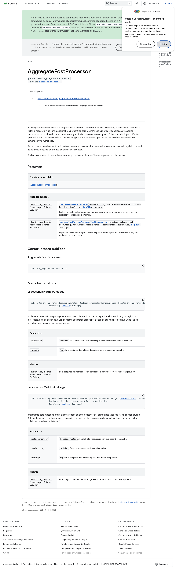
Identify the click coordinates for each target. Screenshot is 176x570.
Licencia (58, 564)
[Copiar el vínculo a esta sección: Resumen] (45, 167)
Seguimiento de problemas (130, 553)
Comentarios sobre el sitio (88, 564)
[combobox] (118, 3)
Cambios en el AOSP (90, 31)
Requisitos (7, 531)
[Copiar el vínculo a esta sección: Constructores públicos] (68, 249)
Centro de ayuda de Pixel (129, 531)
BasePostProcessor (49, 81)
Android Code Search (57, 3)
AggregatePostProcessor (43, 184)
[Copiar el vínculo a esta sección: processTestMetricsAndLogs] (68, 387)
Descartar (145, 44)
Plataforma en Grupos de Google (75, 544)
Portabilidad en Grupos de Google (76, 553)
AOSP (30, 61)
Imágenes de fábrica (12, 544)
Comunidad (28, 564)
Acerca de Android (11, 564)
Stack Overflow (125, 548)
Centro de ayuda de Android (130, 526)
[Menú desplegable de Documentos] (39, 3)
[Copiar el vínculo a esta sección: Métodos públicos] (59, 283)
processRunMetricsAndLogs (74, 204)
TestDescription (99, 222)
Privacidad (69, 564)
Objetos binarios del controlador (17, 548)
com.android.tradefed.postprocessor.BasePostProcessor (64, 98)
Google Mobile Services (128, 544)
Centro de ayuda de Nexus (130, 535)
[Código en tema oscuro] (143, 265)
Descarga (7, 535)
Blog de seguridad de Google (74, 539)
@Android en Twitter (70, 526)
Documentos (30, 3)
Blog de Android (68, 535)
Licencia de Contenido (129, 502)
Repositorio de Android (13, 526)
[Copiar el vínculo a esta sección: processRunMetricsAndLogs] (67, 292)
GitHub (6, 553)
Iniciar (163, 44)
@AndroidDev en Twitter (71, 531)
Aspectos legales (44, 564)
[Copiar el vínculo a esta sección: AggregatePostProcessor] (64, 257)
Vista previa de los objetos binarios (18, 539)
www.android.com (126, 539)
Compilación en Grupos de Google (76, 548)
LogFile (87, 207)
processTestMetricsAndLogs (74, 222)
